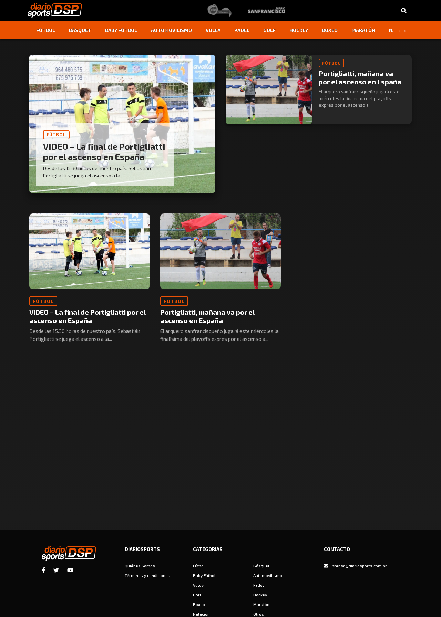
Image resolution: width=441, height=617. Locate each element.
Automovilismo (171, 30)
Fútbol (45, 30)
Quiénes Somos (140, 565)
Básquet (80, 30)
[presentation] (399, 30)
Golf (269, 30)
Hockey (298, 30)
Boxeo (330, 30)
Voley (213, 30)
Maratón (363, 30)
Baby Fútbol (121, 30)
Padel (241, 30)
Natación (201, 613)
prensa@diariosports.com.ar (359, 565)
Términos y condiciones (147, 575)
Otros (258, 613)
